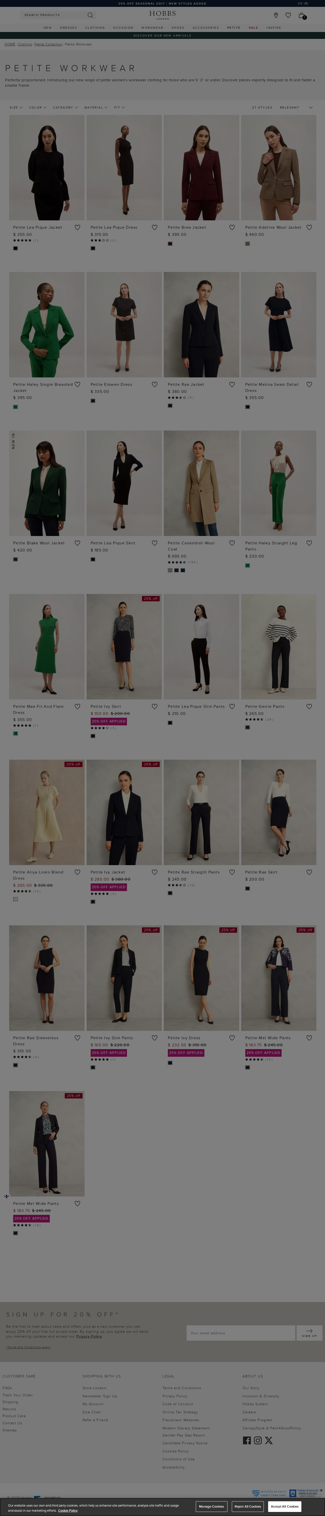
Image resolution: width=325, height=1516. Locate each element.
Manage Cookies (211, 1506)
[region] (162, 1507)
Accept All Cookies (285, 1506)
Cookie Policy (68, 1510)
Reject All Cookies (248, 1506)
